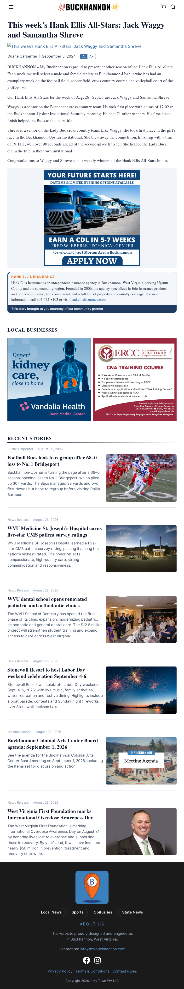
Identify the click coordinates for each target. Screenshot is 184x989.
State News (132, 912)
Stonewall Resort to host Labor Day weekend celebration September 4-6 (46, 673)
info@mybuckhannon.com (102, 949)
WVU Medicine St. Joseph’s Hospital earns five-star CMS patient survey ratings (54, 531)
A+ (91, 56)
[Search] (173, 7)
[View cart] (163, 7)
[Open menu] (11, 7)
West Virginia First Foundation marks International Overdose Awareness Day (50, 814)
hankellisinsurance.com (88, 299)
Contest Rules (124, 971)
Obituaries (103, 912)
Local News (51, 912)
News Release (18, 519)
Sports (78, 912)
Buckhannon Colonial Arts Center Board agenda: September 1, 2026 (52, 743)
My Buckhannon (19, 732)
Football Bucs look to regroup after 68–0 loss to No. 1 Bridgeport (52, 461)
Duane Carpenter (20, 449)
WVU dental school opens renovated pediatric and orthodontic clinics (47, 602)
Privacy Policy (60, 971)
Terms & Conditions (92, 971)
